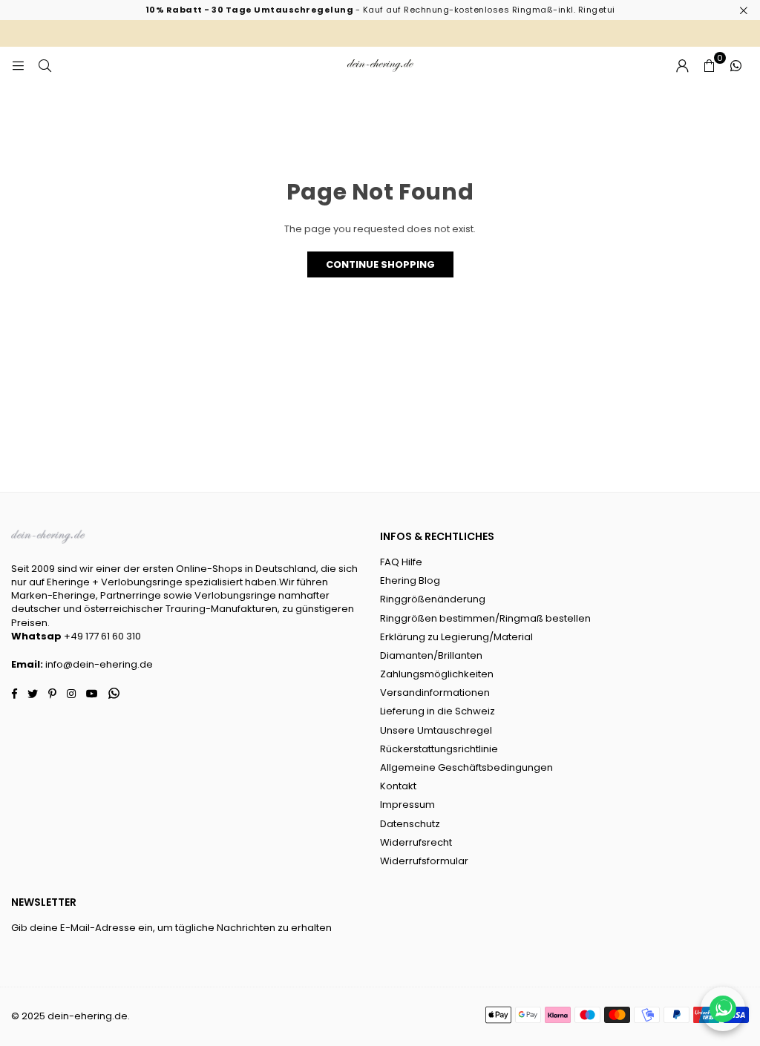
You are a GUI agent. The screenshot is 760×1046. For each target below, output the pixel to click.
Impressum (407, 804)
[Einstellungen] (682, 65)
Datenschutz (410, 824)
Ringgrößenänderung (432, 599)
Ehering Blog (410, 580)
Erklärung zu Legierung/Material (456, 637)
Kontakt (398, 786)
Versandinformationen (435, 692)
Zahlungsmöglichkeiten (437, 674)
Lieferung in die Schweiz (437, 711)
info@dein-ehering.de (99, 664)
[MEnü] (17, 65)
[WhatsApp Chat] (723, 1009)
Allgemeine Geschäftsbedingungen (466, 767)
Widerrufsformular (424, 861)
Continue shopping (380, 264)
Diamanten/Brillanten (431, 655)
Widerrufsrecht (416, 842)
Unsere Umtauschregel (436, 730)
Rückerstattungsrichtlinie (439, 749)
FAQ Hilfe (401, 562)
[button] (708, 65)
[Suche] (44, 65)
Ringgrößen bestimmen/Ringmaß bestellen (485, 618)
